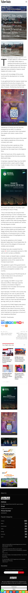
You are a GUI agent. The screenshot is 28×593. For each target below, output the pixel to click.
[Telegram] (12, 323)
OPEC (2, 528)
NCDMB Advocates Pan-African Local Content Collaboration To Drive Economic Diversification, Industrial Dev (14, 550)
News (2, 523)
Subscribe (21, 572)
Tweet (3, 325)
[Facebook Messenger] (10, 323)
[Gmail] (22, 323)
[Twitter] (5, 323)
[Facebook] (2, 323)
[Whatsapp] (15, 323)
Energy (2, 531)
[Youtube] (20, 323)
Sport (2, 536)
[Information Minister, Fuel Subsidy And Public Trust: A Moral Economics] (7, 368)
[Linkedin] (7, 323)
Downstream (4, 526)
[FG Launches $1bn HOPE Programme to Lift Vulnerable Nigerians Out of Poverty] (20, 368)
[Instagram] (17, 323)
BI (5, 251)
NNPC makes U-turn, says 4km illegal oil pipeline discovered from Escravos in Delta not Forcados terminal (21, 336)
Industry (5, 349)
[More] (6, 326)
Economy (3, 534)
